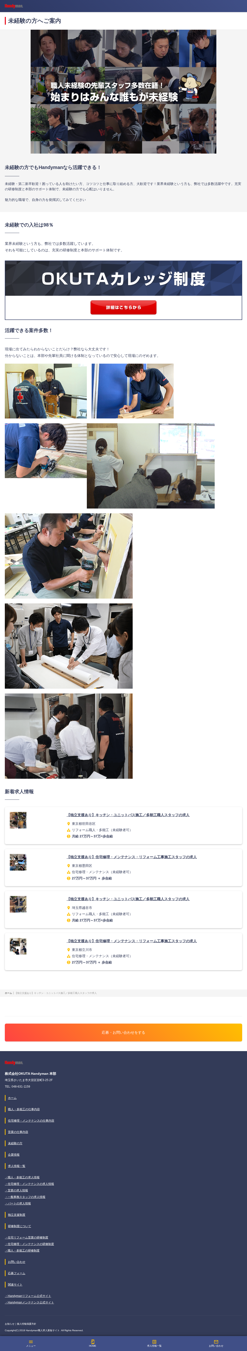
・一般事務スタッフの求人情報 (25, 1197)
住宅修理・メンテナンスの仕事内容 (31, 1120)
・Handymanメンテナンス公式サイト (29, 1302)
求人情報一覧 (154, 1343)
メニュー (31, 1343)
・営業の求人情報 (16, 1190)
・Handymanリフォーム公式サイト (28, 1296)
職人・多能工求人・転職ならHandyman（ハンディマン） (14, 6)
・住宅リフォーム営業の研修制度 (26, 1237)
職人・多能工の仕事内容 (24, 1109)
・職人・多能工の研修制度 (22, 1250)
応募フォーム (16, 1273)
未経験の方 (15, 1143)
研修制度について (19, 1226)
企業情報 (14, 1154)
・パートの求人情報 (18, 1203)
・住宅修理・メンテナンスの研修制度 (29, 1244)
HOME (92, 1343)
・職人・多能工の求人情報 (22, 1177)
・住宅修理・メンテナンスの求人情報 (29, 1184)
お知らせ (9, 1324)
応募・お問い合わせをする (123, 1032)
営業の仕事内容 (18, 1132)
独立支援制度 (16, 1215)
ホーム (12, 1098)
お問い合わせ (216, 1343)
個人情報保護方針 (26, 1324)
